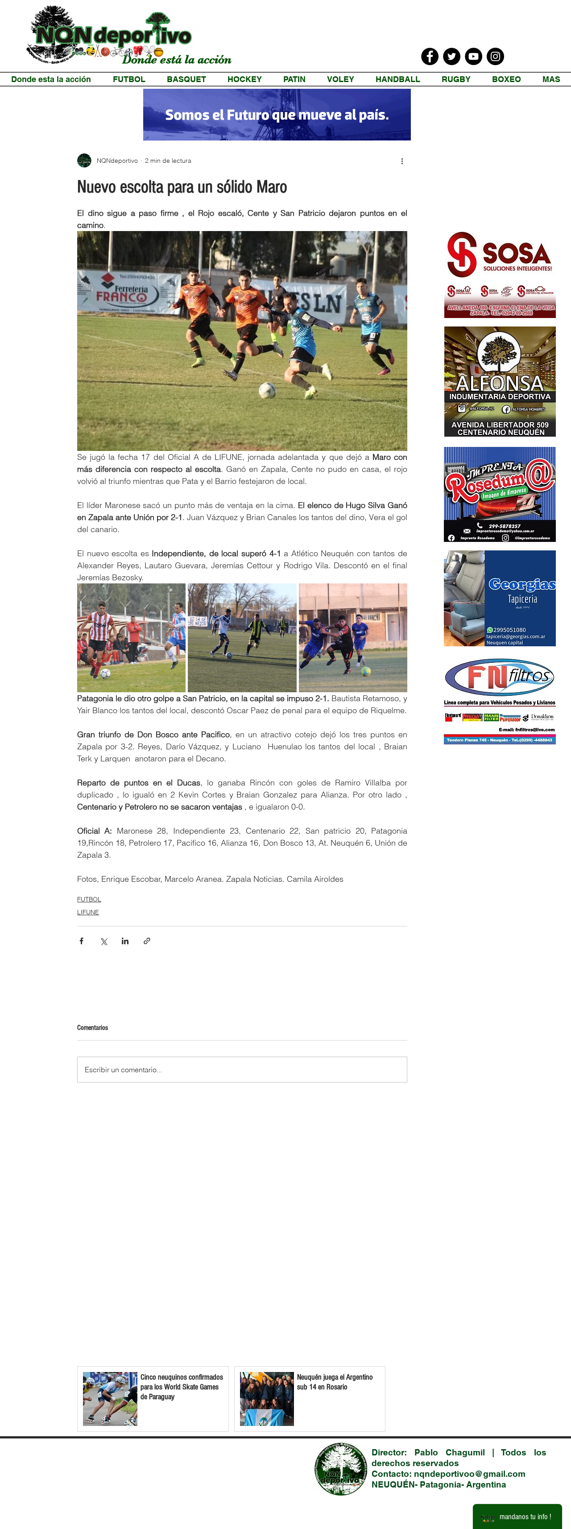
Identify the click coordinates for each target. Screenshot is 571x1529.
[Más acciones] (402, 160)
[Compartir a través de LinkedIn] (125, 941)
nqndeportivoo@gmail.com (469, 1474)
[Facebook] (430, 56)
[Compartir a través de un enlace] (147, 941)
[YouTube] (473, 56)
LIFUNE (88, 912)
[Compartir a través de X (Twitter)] (103, 941)
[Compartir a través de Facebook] (81, 941)
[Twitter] (451, 56)
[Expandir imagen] (131, 637)
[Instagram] (495, 56)
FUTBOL (89, 899)
